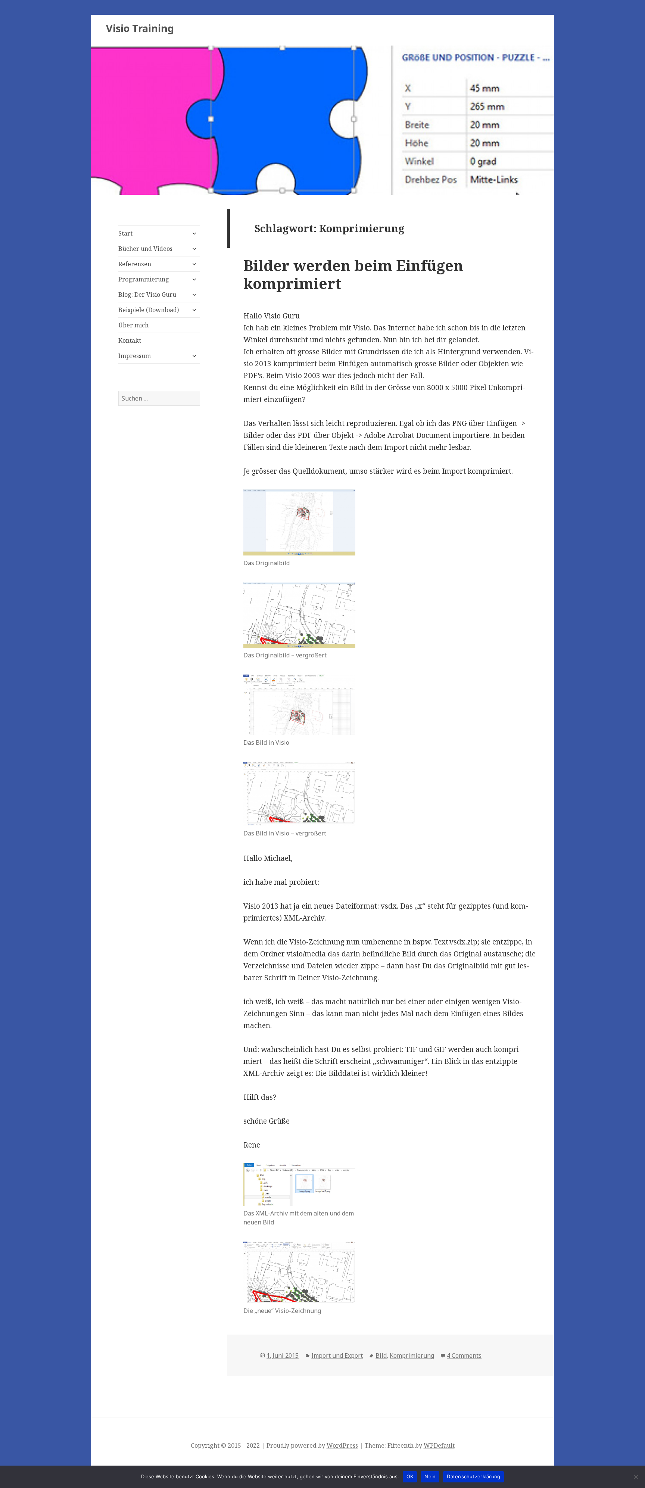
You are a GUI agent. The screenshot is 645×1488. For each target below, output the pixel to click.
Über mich (133, 325)
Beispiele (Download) (148, 310)
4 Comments (464, 1355)
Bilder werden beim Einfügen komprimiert (353, 274)
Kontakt (129, 340)
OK (410, 1476)
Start (125, 233)
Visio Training (140, 28)
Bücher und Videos (145, 249)
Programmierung (143, 279)
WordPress (342, 1445)
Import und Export (337, 1355)
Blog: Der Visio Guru (147, 294)
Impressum (134, 356)
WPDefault (439, 1445)
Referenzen (134, 264)
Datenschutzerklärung (473, 1476)
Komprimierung (412, 1355)
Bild (381, 1355)
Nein (430, 1476)
